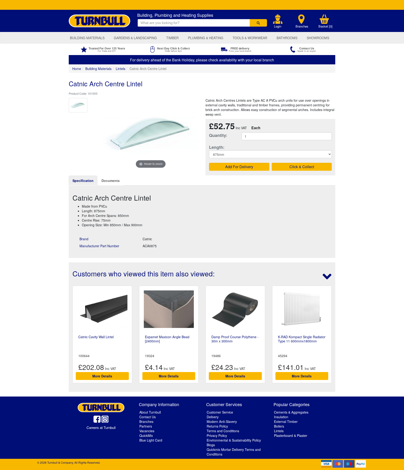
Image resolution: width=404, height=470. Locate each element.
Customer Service (220, 412)
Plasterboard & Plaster (290, 435)
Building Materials (87, 37)
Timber (172, 37)
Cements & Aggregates (291, 412)
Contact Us (147, 416)
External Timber (286, 421)
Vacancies (146, 430)
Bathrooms (287, 37)
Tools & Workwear (250, 37)
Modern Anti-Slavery (222, 421)
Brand (83, 239)
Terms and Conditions (223, 430)
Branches (302, 26)
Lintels (120, 68)
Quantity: (218, 135)
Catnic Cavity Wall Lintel (96, 336)
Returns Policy (217, 426)
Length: (216, 147)
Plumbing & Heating (205, 37)
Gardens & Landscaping (135, 37)
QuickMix (146, 435)
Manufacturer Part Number (99, 246)
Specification (83, 180)
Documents (110, 180)
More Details (102, 376)
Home (76, 68)
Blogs (211, 444)
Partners (145, 426)
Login (277, 26)
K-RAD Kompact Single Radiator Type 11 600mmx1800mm (301, 338)
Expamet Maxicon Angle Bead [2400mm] (167, 338)
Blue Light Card (150, 440)
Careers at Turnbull (101, 427)
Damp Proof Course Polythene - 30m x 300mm (235, 338)
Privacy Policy (217, 435)
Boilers (279, 426)
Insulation (281, 416)
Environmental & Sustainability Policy (234, 440)
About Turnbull (150, 412)
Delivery (213, 416)
